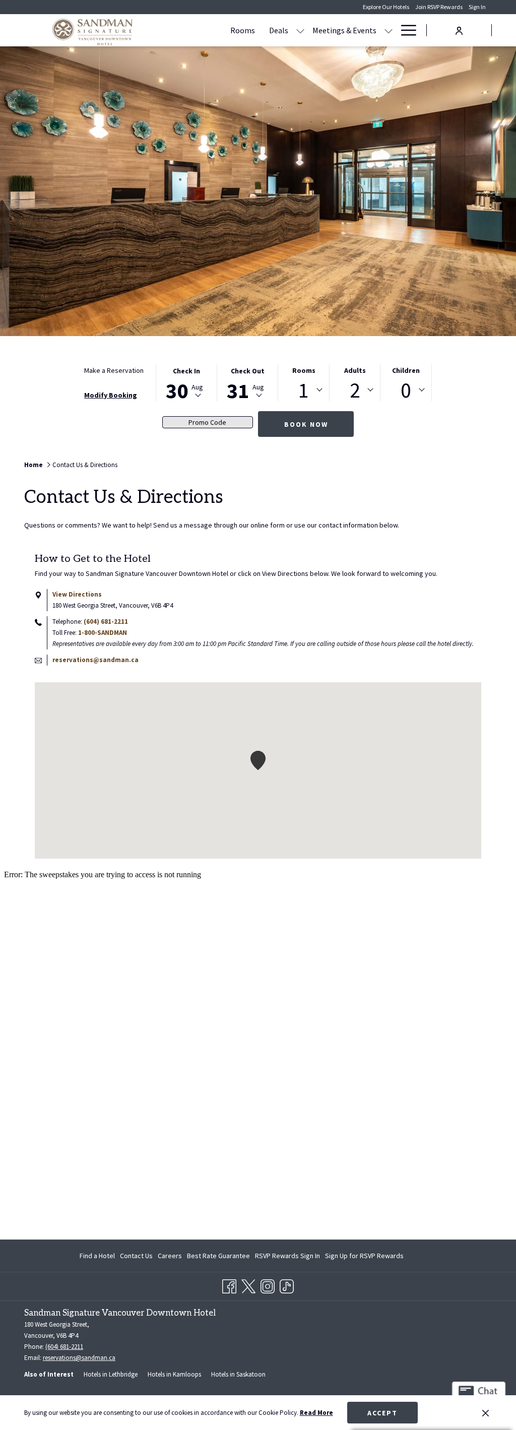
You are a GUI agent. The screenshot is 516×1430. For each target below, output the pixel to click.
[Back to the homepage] (92, 31)
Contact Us (136, 1255)
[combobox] (303, 390)
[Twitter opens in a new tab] (248, 1285)
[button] (186, 382)
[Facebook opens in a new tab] (229, 1285)
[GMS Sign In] (459, 29)
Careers (170, 1255)
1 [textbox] (303, 390)
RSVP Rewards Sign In (287, 1258)
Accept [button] (382, 1412)
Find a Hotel (97, 1255)
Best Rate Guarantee (218, 1255)
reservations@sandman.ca (95, 660)
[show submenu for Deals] (300, 30)
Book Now (306, 424)
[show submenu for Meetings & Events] (388, 30)
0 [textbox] (406, 390)
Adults (355, 370)
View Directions (77, 594)
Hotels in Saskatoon (238, 1374)
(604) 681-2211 (106, 621)
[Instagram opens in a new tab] (268, 1285)
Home (33, 465)
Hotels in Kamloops (174, 1374)
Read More (316, 1412)
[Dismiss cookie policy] (485, 1413)
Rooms (303, 370)
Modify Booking (110, 395)
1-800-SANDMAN (102, 632)
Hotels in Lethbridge (111, 1374)
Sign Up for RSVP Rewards (364, 1258)
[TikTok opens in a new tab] (287, 1285)
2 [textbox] (355, 390)
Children (406, 370)
